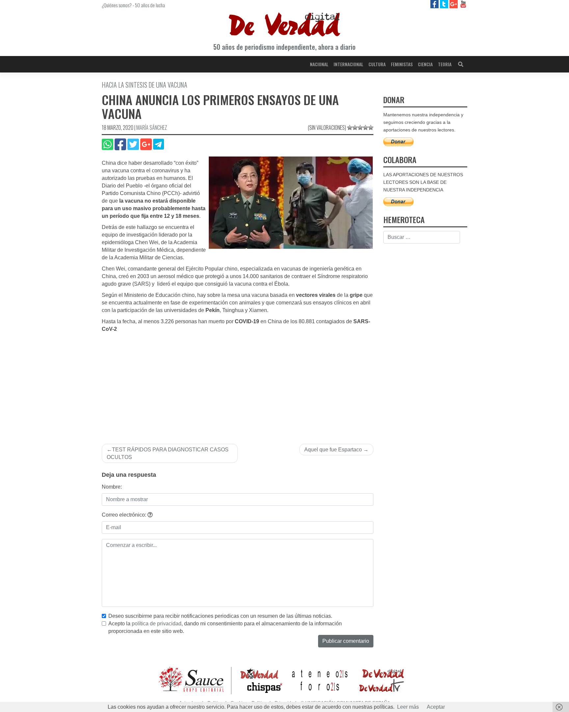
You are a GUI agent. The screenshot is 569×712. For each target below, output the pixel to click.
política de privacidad (156, 623)
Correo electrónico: (125, 515)
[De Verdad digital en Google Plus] (454, 4)
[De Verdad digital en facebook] (435, 4)
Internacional (348, 64)
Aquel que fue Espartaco (333, 449)
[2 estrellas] (355, 127)
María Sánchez (151, 127)
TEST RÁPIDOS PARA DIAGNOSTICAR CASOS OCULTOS (168, 453)
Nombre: (112, 487)
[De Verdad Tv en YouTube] (463, 4)
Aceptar (436, 707)
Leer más (408, 707)
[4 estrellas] (365, 127)
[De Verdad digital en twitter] (444, 4)
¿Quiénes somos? (117, 5)
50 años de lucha (150, 5)
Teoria (444, 64)
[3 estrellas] (360, 127)
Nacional (319, 64)
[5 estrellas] (370, 127)
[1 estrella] (349, 127)
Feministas (402, 64)
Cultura (377, 64)
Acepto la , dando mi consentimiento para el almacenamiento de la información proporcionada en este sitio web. (225, 627)
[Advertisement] (237, 382)
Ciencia (425, 64)
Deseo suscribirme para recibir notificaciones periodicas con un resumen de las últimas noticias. (220, 616)
